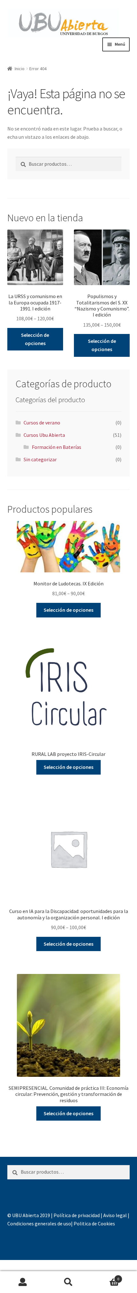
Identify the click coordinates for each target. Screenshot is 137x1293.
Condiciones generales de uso (39, 1223)
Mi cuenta (23, 1282)
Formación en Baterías (56, 447)
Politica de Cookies (94, 1223)
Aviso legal (115, 1215)
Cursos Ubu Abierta (44, 435)
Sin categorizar (40, 459)
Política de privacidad (77, 1215)
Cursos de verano (42, 422)
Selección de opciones (35, 339)
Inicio (20, 68)
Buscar (68, 1282)
